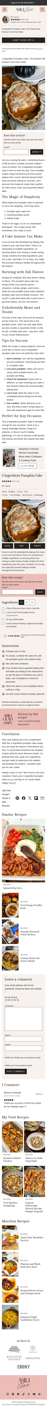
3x (32, 602)
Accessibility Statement (19, 1404)
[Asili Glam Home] (24, 9)
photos (10, 779)
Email (7, 147)
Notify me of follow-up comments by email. (23, 1058)
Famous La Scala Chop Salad (34, 1159)
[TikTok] (23, 1394)
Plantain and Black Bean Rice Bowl (30, 1265)
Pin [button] (22, 546)
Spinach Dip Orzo (12, 888)
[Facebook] (18, 1394)
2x (27, 602)
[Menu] (4, 9)
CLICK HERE (27, 466)
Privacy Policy (6, 1404)
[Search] (42, 9)
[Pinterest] (13, 1394)
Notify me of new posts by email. (18, 1065)
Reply (39, 1094)
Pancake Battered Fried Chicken (29, 933)
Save (7, 546)
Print (37, 546)
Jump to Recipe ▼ (23, 40)
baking (12, 783)
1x (21, 602)
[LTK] (39, 1394)
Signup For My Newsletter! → (23, 3)
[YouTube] (34, 1394)
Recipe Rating (11, 997)
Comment (9, 1006)
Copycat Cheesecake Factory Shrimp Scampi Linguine (34, 1207)
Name (8, 1035)
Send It (36, 152)
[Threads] (28, 1394)
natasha (16, 17)
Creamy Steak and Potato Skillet (30, 959)
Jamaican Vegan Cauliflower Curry (30, 1318)
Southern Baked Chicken (11, 1159)
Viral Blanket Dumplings (10, 1204)
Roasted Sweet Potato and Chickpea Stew (32, 1292)
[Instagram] (7, 1394)
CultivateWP (41, 1404)
